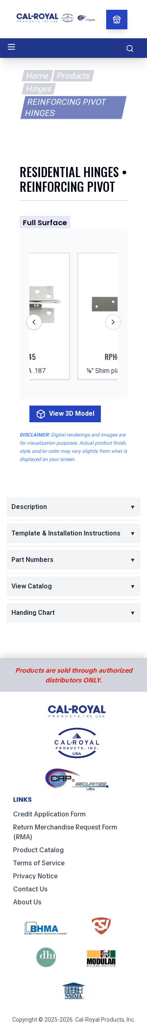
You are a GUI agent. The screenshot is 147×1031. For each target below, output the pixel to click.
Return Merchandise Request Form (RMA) (65, 832)
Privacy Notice (35, 876)
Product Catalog (38, 850)
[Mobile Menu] (11, 47)
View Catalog (73, 586)
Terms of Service (39, 863)
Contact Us (30, 889)
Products (73, 76)
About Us (27, 902)
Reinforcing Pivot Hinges (65, 107)
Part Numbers (73, 560)
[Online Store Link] (116, 19)
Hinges (38, 89)
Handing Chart (73, 612)
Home (37, 76)
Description (73, 507)
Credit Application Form (49, 814)
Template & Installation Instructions (73, 533)
